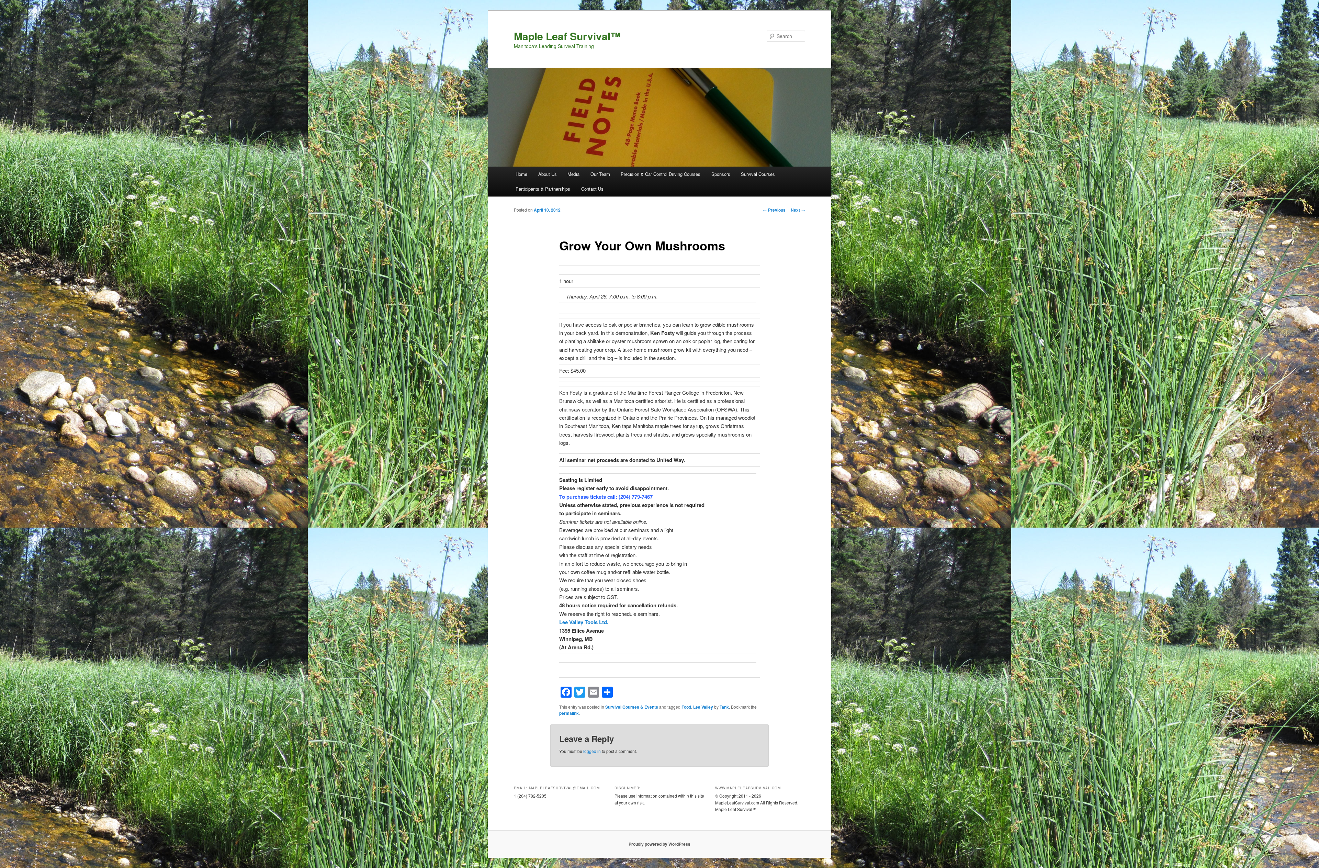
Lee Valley (703, 707)
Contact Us (592, 188)
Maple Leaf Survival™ (567, 36)
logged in (592, 751)
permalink (569, 713)
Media (573, 174)
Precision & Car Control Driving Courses (660, 174)
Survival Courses (758, 174)
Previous (774, 210)
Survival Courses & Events (631, 707)
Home (521, 174)
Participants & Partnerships (543, 188)
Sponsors (720, 174)
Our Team (600, 174)
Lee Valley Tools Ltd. (583, 622)
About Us (547, 174)
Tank (724, 707)
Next (798, 210)
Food (686, 707)
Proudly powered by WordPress (659, 844)
